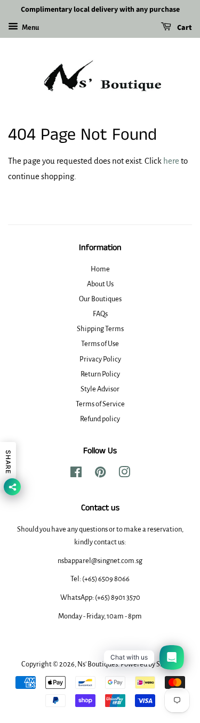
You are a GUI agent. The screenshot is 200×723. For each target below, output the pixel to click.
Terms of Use (100, 344)
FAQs (100, 314)
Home (100, 269)
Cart (183, 27)
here (171, 160)
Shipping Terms (100, 329)
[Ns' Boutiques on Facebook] (76, 474)
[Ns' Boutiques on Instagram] (124, 474)
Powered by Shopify (150, 664)
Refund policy (100, 419)
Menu (30, 27)
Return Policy (100, 374)
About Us (100, 284)
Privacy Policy (100, 359)
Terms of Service (100, 404)
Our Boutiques (100, 299)
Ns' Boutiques (97, 664)
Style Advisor (100, 389)
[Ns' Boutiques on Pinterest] (100, 474)
